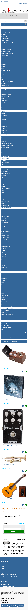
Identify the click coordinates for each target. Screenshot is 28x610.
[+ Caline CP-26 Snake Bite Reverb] (26, 452)
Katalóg (3, 564)
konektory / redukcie (5, 235)
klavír (2, 276)
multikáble (3, 244)
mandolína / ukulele (5, 291)
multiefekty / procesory (6, 49)
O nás (2, 566)
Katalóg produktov (14, 15)
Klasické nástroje (5, 158)
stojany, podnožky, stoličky (7, 81)
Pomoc (3, 568)
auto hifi (3, 265)
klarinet (3, 299)
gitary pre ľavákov (5, 36)
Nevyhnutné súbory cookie (8, 598)
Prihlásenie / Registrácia (22, 3)
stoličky (3, 132)
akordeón (3, 280)
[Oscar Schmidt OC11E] (14, 485)
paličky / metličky (5, 201)
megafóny (3, 248)
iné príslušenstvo (5, 85)
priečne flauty (4, 137)
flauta (2, 286)
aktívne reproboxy (5, 222)
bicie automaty (4, 169)
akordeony (3, 160)
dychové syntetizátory (6, 149)
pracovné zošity (4, 304)
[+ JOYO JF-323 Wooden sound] (26, 371)
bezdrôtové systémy (5, 70)
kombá (2, 124)
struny (2, 59)
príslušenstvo (4, 109)
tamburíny (3, 190)
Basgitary (3, 87)
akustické (3, 34)
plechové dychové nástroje (7, 143)
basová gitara (4, 278)
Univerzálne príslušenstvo (7, 308)
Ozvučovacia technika (6, 207)
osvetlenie (3, 269)
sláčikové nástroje (5, 162)
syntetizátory (4, 122)
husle (2, 282)
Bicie (2, 167)
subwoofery (3, 220)
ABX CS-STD (4, 399)
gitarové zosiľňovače (5, 51)
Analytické (4, 600)
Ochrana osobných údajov (11, 607)
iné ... (2, 329)
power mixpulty (4, 211)
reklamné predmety (5, 319)
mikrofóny (3, 226)
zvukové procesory (5, 231)
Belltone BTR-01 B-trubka (7, 464)
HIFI (2, 263)
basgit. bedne (4, 98)
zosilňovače (4, 214)
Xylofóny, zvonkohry (5, 188)
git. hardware (4, 72)
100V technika (4, 254)
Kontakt (3, 571)
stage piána (3, 117)
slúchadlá (3, 256)
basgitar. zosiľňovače (6, 94)
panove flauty (4, 141)
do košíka (14, 531)
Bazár (2, 321)
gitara (2, 274)
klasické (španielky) (5, 32)
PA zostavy (3, 218)
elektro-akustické (5, 40)
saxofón (3, 289)
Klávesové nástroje (5, 111)
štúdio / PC (3, 250)
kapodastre (3, 64)
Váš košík (14, 24)
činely (2, 177)
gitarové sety (4, 44)
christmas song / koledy (6, 306)
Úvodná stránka (5, 15)
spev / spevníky (4, 295)
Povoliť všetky (5, 605)
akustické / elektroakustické (7, 92)
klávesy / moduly (5, 325)
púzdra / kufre (4, 77)
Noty (2, 271)
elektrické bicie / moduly (6, 173)
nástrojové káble (5, 237)
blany (2, 199)
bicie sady (3, 175)
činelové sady (4, 179)
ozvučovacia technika (6, 327)
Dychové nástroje (5, 134)
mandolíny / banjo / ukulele (7, 42)
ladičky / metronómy (5, 310)
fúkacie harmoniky (5, 147)
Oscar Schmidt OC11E (6, 498)
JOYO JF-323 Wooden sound (8, 365)
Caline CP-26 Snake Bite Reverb (9, 445)
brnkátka (3, 66)
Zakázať (21, 605)
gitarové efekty (4, 47)
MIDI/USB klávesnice (6, 119)
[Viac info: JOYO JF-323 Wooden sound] (23, 371)
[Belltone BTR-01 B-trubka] (14, 459)
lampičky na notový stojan (7, 314)
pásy (2, 79)
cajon (2, 181)
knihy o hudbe (4, 301)
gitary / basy (4, 323)
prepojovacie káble (5, 241)
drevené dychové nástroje (7, 145)
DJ (2, 252)
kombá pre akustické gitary (7, 53)
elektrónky (3, 83)
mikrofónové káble (5, 239)
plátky (2, 152)
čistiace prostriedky (5, 316)
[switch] (1, 598)
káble (2, 233)
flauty (2, 139)
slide (2, 68)
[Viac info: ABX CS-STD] (23, 406)
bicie (2, 284)
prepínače (3, 74)
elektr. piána (4, 115)
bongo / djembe (4, 184)
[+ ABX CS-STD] (26, 406)
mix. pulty (3, 209)
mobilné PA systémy (5, 224)
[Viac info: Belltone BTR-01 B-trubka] (23, 471)
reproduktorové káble (6, 246)
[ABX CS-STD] (14, 386)
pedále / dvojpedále (5, 196)
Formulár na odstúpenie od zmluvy (10, 576)
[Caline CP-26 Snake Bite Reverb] (12, 426)
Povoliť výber (13, 605)
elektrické (3, 30)
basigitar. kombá (5, 96)
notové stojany (4, 312)
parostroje (3, 259)
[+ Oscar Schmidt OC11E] (26, 505)
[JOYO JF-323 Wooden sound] (14, 354)
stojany (3, 128)
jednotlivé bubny (5, 171)
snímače (3, 62)
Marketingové (5, 602)
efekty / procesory (5, 100)
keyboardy (3, 113)
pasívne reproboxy (5, 216)
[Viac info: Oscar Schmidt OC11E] (23, 505)
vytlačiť (3, 513)
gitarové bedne (4, 57)
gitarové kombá (4, 55)
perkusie (3, 186)
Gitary (2, 27)
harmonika (3, 297)
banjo (2, 293)
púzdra (2, 203)
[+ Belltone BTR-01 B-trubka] (26, 471)
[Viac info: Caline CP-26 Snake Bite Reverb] (23, 452)
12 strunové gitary (5, 38)
